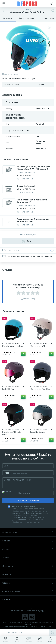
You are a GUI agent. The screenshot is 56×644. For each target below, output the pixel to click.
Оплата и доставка (11, 591)
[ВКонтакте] (32, 617)
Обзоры (6, 583)
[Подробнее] (23, 354)
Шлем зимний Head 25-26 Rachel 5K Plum (13, 387)
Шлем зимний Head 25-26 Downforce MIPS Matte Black (13, 432)
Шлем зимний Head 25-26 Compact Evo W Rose (41, 344)
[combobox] (7, 473)
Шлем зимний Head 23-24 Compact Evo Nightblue (41, 387)
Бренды (6, 540)
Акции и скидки (9, 532)
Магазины (6, 549)
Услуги (5, 557)
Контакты (6, 599)
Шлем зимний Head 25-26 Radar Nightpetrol (41, 431)
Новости (6, 574)
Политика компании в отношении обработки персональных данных (28, 623)
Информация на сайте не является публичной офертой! (28, 626)
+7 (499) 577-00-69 (26, 189)
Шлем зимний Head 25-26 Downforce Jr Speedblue (13, 344)
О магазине (7, 566)
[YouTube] (25, 617)
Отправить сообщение (28, 500)
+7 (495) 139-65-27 (26, 175)
